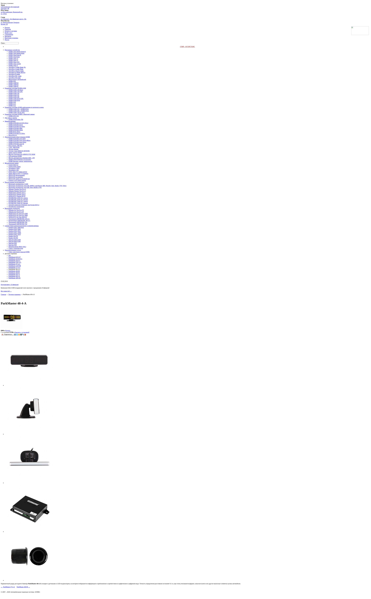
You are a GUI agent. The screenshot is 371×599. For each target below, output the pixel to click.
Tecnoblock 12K (14, 170)
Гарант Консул (13, 165)
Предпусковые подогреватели (14, 182)
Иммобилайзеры (10, 121)
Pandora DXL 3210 (15, 234)
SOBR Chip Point (14, 57)
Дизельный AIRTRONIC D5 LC (19, 219)
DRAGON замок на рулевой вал (19, 179)
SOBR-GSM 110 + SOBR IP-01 (19, 109)
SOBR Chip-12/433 (15, 64)
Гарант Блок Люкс (15, 166)
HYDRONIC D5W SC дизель (18, 198)
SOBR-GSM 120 (14, 93)
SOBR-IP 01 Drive (14, 132)
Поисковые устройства (12, 50)
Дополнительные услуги (13, 250)
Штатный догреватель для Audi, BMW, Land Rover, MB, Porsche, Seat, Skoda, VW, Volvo (37, 186)
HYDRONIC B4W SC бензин (18, 203)
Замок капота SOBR (15, 152)
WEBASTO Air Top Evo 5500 (18, 213)
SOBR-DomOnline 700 (16, 119)
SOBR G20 (12, 102)
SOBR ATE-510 (14, 116)
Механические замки (12, 163)
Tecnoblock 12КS (14, 168)
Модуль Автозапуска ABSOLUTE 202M (22, 154)
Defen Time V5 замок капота (18, 172)
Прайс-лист (8, 33)
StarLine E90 (13, 243)
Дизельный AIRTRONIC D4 (18, 222)
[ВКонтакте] (15, 334)
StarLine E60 (13, 245)
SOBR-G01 (12, 81)
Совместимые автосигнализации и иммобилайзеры (22, 226)
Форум (7, 40)
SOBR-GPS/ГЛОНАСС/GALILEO (20, 159)
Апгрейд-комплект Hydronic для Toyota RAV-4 (24, 205)
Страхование (9, 34)
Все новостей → (6, 291)
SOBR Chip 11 (13, 65)
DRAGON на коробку (16, 177)
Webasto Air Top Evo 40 (16, 212)
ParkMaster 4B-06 (14, 271)
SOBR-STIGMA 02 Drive (17, 126)
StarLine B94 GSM (14, 241)
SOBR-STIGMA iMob (16, 130)
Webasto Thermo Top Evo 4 (17, 189)
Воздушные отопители (12, 208)
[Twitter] (17, 334)
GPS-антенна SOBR (15, 156)
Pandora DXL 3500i (15, 233)
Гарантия (8, 29)
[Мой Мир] (21, 334)
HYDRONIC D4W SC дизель (18, 201)
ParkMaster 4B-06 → (23, 587)
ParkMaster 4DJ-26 (14, 278)
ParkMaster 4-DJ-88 (15, 266)
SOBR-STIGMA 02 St (16, 125)
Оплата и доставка (11, 31)
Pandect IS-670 (13, 236)
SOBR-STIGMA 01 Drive (17, 133)
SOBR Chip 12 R (14, 62)
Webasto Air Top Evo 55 (16, 210)
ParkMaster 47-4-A (14, 264)
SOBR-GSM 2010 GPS (16, 98)
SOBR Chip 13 (13, 58)
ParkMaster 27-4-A (14, 267)
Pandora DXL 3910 (15, 231)
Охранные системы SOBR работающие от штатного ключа (24, 107)
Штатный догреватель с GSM (18, 184)
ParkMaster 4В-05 (14, 273)
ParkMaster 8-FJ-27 (15, 257)
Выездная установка (11, 38)
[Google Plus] (25, 334)
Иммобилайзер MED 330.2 (17, 246)
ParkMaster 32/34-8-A (15, 259)
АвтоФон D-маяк (14, 74)
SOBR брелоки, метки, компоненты (20, 161)
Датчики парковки (14, 294)
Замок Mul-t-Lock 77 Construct (18, 173)
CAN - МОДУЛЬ (14, 147)
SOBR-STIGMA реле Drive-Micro (19, 140)
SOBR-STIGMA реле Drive (17, 142)
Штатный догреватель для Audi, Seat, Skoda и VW (25, 187)
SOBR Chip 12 (13, 60)
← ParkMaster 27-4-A (8, 587)
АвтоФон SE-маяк (15, 78)
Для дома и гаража (11, 118)
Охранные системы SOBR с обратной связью (20, 114)
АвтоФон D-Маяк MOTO (17, 72)
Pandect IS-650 (13, 238)
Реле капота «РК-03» (15, 145)
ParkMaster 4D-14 (14, 276)
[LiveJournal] (23, 334)
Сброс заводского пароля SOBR (19, 252)
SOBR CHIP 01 (13, 86)
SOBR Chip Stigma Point (16, 53)
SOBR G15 (12, 104)
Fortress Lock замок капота (17, 180)
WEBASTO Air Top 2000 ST (18, 217)
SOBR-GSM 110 (14, 95)
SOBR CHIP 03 (13, 83)
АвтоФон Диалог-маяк (16, 71)
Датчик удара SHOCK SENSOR (19, 151)
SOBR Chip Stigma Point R (17, 51)
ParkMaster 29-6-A (14, 260)
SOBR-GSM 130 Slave (16, 90)
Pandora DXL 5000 (15, 229)
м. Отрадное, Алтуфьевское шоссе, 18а (13, 19)
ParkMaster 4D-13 (14, 274)
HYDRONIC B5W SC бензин (18, 199)
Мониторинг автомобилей (17, 79)
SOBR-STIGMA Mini (15, 128)
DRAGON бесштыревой (17, 175)
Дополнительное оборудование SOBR (17, 137)
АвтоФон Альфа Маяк (16, 69)
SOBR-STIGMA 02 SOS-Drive (18, 123)
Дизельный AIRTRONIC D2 (18, 224)
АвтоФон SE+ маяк (15, 76)
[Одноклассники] (19, 334)
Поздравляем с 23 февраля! (10, 284)
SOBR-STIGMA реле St (16, 144)
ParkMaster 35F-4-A (15, 262)
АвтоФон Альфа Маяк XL (17, 67)
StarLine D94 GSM (15, 240)
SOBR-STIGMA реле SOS (17, 139)
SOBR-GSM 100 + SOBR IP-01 (19, 111)
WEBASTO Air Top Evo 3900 (18, 215)
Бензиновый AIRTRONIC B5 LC (19, 220)
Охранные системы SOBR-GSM (15, 88)
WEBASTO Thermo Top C (17, 193)
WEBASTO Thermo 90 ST (17, 196)
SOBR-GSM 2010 (14, 100)
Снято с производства (16, 248)
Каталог (7, 27)
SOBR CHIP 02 (13, 85)
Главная (3, 294)
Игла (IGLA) (13, 135)
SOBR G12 (12, 105)
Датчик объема (13, 149)
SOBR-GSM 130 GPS (16, 91)
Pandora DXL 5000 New (16, 227)
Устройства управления (16, 206)
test (10, 255)
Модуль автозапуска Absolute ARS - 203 (22, 158)
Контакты (8, 36)
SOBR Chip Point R (15, 55)
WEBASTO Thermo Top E (17, 194)
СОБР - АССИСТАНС (187, 46)
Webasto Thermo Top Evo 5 (17, 191)
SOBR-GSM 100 (14, 97)
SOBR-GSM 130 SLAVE (17, 112)
